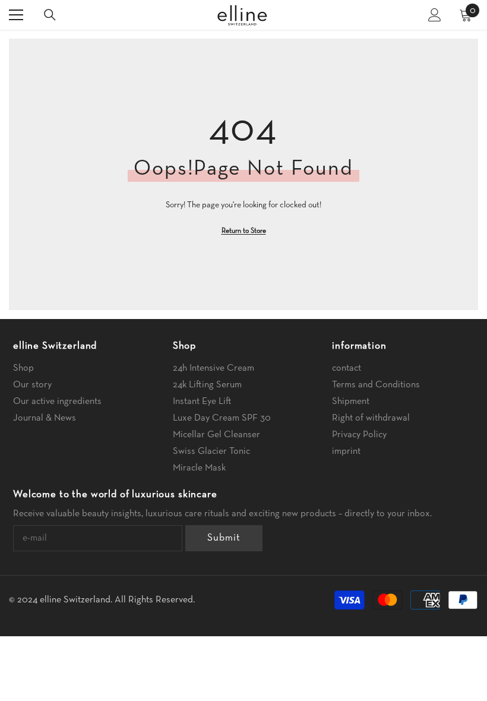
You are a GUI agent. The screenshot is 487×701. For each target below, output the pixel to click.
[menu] (16, 15)
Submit (223, 538)
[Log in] (434, 14)
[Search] (50, 15)
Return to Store (244, 231)
